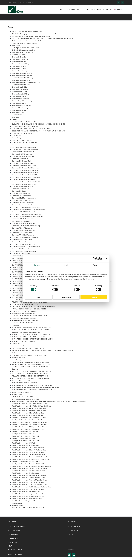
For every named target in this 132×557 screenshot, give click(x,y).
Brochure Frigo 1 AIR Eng (20, 94)
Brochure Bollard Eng (19, 61)
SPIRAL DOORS (13, 538)
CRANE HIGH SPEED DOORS (22, 140)
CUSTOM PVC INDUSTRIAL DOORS (24, 142)
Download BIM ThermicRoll (21, 193)
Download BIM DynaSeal (20, 189)
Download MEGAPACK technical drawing (26, 246)
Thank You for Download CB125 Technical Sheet (28, 447)
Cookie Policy (16, 138)
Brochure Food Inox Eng (20, 89)
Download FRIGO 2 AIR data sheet (23, 235)
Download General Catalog (21, 242)
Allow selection (66, 297)
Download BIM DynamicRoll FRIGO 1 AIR (26, 177)
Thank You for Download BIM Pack (23, 443)
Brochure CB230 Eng (19, 68)
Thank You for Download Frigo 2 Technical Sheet (28, 489)
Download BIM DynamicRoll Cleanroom (25, 168)
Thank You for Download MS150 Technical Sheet (28, 496)
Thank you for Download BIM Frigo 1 (24, 434)
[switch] (55, 289)
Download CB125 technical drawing (24, 198)
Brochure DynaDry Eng (19, 71)
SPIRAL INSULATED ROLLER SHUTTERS (25, 399)
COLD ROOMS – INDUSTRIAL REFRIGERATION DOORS (31, 128)
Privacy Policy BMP (18, 357)
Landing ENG (16, 343)
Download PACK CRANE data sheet (24, 251)
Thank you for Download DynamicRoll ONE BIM (28, 464)
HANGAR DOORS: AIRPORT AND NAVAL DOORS (29, 309)
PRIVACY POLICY (74, 527)
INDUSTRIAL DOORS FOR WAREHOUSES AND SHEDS (30, 330)
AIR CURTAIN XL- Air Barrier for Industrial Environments (31, 36)
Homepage (15, 325)
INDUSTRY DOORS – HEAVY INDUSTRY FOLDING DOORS (32, 334)
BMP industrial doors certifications (23, 50)
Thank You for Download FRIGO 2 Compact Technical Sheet (31, 487)
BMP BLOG (16, 45)
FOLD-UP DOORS (14, 530)
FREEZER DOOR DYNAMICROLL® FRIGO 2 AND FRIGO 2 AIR (33, 306)
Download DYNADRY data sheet (23, 202)
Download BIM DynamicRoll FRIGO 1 (24, 175)
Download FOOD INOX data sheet (23, 223)
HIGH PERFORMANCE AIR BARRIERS (25, 311)
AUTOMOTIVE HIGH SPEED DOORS (24, 43)
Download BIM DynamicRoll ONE (23, 186)
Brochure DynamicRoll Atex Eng (22, 78)
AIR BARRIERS (13, 534)
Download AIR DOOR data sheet (23, 152)
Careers (14, 119)
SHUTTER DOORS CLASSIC (21, 392)
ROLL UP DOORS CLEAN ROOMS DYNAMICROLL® (30, 373)
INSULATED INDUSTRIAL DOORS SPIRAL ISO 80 (28, 336)
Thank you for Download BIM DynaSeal (25, 431)
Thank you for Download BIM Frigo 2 (24, 438)
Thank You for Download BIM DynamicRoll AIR (27, 415)
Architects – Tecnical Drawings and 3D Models (27, 41)
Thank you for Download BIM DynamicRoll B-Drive (29, 417)
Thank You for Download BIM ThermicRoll (26, 445)
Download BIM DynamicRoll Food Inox (25, 170)
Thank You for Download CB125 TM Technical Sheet (29, 450)
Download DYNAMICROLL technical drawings (27, 216)
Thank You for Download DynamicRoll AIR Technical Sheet (31, 459)
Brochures (15, 117)
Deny (38, 297)
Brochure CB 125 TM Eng (20, 64)
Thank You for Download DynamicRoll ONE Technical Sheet (31, 466)
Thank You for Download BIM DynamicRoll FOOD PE (29, 427)
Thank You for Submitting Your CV (23, 501)
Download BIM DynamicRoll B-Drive (24, 165)
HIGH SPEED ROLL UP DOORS (22, 323)
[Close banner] (106, 258)
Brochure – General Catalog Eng (22, 52)
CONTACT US (16, 135)
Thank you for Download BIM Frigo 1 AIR (25, 436)
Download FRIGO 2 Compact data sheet (25, 237)
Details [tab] (66, 265)
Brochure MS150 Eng (19, 110)
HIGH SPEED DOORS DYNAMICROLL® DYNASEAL (29, 316)
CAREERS (71, 534)
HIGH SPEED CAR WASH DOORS (23, 313)
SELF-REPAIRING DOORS (17, 527)
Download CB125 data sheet (21, 195)
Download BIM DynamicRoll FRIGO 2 (24, 179)
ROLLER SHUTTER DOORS (21, 380)
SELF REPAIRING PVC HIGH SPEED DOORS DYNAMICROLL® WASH (35, 387)
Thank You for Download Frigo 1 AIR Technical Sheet (29, 480)
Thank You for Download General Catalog (26, 491)
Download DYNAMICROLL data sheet (24, 212)
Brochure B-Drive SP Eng (20, 59)
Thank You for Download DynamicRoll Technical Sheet (30, 468)
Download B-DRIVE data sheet (22, 154)
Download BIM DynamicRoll (21, 161)
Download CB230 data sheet (21, 200)
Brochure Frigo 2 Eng (19, 103)
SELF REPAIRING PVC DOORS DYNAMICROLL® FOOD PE (32, 385)
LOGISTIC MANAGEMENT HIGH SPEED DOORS (28, 348)
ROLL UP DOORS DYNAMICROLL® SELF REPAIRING (30, 376)
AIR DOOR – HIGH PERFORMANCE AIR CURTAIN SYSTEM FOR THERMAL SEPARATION (42, 38)
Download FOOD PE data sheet (22, 228)
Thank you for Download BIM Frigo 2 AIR (25, 441)
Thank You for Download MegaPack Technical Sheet (29, 494)
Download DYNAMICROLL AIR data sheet (26, 207)
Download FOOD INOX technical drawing (26, 226)
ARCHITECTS (12, 542)
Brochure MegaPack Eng (20, 108)
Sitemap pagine (17, 394)
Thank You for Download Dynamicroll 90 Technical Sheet (30, 457)
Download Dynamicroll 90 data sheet (24, 205)
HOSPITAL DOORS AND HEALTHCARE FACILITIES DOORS (32, 327)
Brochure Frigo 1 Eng (19, 96)
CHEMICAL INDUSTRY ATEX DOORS (24, 122)
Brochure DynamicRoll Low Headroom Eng (26, 82)
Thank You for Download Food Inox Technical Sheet (29, 475)
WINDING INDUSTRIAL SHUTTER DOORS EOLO (28, 508)
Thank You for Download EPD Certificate (25, 473)
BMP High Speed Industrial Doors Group (25, 48)
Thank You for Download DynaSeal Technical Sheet (28, 471)
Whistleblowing (17, 503)
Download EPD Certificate (20, 221)
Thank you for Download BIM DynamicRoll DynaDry (29, 422)
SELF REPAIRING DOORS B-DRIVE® (24, 383)
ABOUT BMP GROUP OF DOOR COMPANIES (27, 31)
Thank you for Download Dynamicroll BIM (26, 461)
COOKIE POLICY (73, 530)
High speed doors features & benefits (24, 318)
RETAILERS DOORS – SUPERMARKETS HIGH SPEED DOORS (32, 371)
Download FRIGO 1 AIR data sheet (23, 230)
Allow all (94, 297)
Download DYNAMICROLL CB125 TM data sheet (28, 209)
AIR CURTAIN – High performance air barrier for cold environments (34, 34)
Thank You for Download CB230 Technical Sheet (28, 452)
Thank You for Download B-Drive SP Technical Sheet (29, 410)
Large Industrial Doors (19, 346)
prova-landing (16, 360)
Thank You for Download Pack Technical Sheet (27, 498)
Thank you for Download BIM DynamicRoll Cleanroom (30, 420)
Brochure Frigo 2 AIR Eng (20, 98)
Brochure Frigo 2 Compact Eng (22, 101)
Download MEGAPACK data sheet (23, 244)
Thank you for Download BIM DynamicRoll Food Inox (29, 424)
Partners (15, 353)
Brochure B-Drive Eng (19, 57)
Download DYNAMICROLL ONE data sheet (26, 214)
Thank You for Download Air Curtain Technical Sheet (29, 404)
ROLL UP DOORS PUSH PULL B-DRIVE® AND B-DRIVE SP (32, 378)
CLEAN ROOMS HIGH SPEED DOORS (25, 126)
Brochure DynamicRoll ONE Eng (22, 85)
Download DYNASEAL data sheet (23, 219)
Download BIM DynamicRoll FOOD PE (25, 172)
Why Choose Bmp (18, 505)
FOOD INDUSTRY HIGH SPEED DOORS (25, 304)
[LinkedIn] (73, 555)
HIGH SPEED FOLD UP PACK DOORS (25, 320)
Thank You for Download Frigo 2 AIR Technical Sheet (29, 484)
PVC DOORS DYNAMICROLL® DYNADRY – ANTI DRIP (31, 362)
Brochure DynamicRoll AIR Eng (22, 75)
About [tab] (95, 265)
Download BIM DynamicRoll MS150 (24, 184)
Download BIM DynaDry (20, 159)
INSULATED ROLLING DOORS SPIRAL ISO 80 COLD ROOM (32, 339)
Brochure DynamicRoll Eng (21, 80)
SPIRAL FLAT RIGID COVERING (23, 397)
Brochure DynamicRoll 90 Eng (22, 73)
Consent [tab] (37, 265)
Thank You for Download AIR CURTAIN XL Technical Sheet (31, 406)
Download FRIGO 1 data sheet (22, 232)
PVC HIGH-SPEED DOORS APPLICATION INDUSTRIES (30, 367)
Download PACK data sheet (21, 253)
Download (15, 145)
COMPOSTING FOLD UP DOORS (23, 133)
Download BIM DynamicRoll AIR (23, 163)
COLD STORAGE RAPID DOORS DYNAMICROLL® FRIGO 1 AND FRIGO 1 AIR (38, 131)
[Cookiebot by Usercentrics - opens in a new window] (94, 258)
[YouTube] (69, 555)
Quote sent (15, 369)
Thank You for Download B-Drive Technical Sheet (28, 413)
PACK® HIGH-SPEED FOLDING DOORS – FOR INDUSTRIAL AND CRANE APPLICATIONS (42, 350)
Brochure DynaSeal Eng (19, 87)
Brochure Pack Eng (18, 112)
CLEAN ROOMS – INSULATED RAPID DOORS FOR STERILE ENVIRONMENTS (38, 124)
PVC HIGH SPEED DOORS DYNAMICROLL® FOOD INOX (31, 364)
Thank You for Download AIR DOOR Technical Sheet (29, 408)
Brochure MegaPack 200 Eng (21, 105)
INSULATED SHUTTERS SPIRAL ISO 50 (25, 341)
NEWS (10, 546)
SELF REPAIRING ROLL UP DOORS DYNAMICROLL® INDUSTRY (34, 390)
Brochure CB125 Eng (19, 66)
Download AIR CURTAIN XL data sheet (25, 149)
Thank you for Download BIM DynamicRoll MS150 (28, 429)
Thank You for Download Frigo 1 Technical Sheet (28, 482)
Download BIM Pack (19, 191)
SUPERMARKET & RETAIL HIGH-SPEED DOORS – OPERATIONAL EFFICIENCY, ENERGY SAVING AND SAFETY (49, 401)
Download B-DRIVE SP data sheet (23, 156)
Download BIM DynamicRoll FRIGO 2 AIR (26, 182)
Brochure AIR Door (18, 54)
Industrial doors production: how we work (26, 332)
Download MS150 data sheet (21, 249)
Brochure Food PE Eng (19, 91)
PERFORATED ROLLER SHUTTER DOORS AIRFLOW (29, 355)
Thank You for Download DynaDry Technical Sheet (28, 454)
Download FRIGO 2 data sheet (22, 239)
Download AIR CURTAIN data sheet (24, 147)
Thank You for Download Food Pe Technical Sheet (28, 478)
